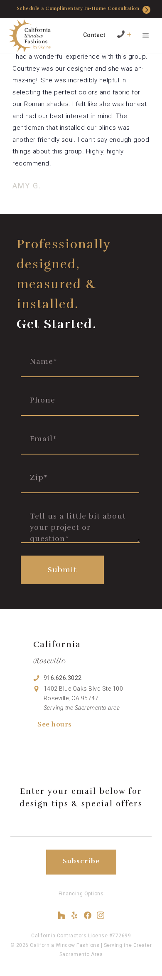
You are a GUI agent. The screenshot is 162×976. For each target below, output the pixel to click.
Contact (94, 35)
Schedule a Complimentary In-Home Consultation (78, 8)
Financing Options (81, 894)
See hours (54, 724)
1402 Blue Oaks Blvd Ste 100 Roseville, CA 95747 (83, 698)
